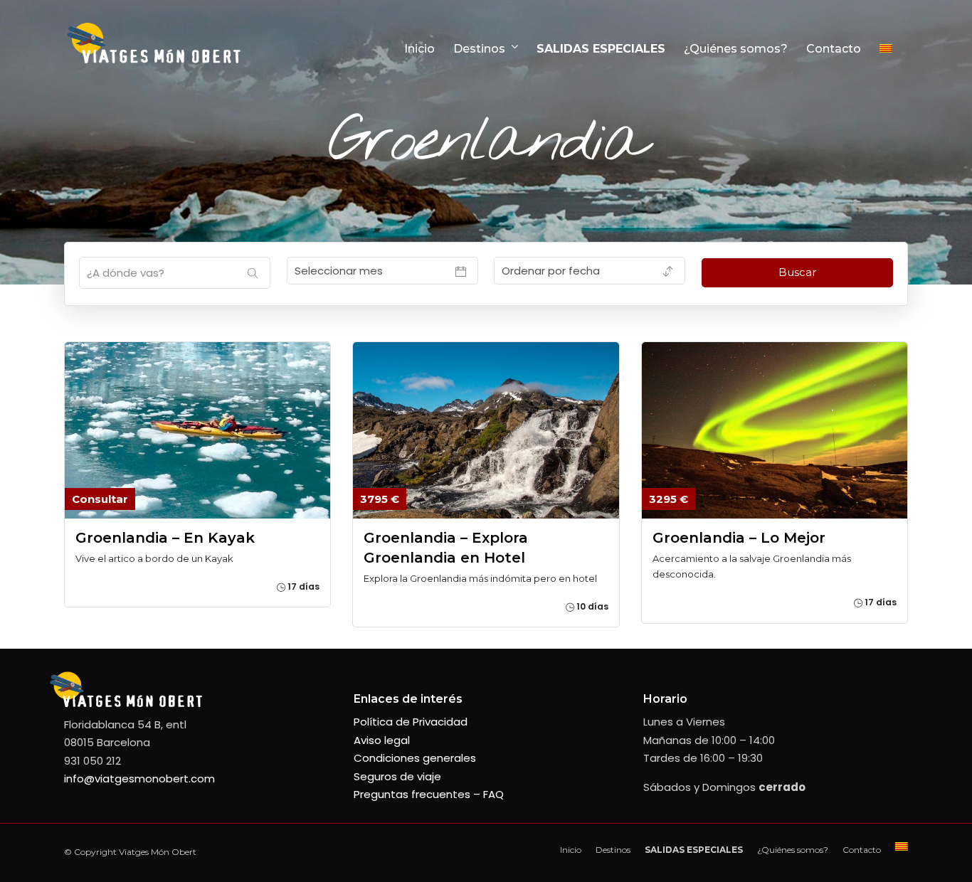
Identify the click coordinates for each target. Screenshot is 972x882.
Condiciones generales (415, 757)
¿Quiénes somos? (736, 48)
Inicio (419, 48)
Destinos (479, 48)
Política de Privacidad (410, 721)
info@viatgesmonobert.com (139, 778)
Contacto (833, 48)
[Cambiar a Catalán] (891, 48)
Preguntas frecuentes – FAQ (429, 794)
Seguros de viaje (397, 776)
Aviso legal (382, 740)
